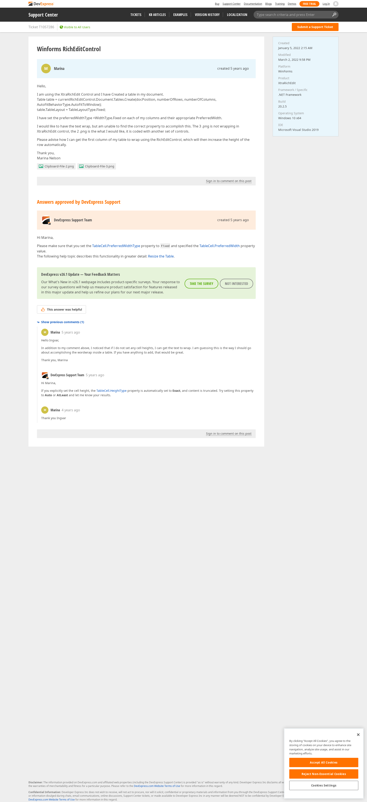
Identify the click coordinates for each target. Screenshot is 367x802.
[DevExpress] (41, 4)
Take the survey (201, 283)
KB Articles (157, 14)
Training (280, 4)
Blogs (268, 4)
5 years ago (71, 332)
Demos (292, 4)
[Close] (358, 734)
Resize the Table (161, 256)
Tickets (135, 14)
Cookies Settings (324, 785)
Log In (326, 4)
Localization (237, 14)
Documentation (253, 4)
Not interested (236, 283)
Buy (217, 4)
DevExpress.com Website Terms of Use (157, 786)
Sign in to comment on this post (228, 181)
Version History (207, 14)
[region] (324, 763)
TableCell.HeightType (111, 391)
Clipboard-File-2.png (59, 166)
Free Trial (309, 4)
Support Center (232, 4)
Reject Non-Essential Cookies (324, 774)
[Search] (334, 14)
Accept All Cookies (324, 762)
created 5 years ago (233, 68)
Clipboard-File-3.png (99, 166)
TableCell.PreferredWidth (219, 245)
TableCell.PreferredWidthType (116, 245)
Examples (180, 14)
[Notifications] (336, 4)
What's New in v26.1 (64, 282)
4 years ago (71, 410)
